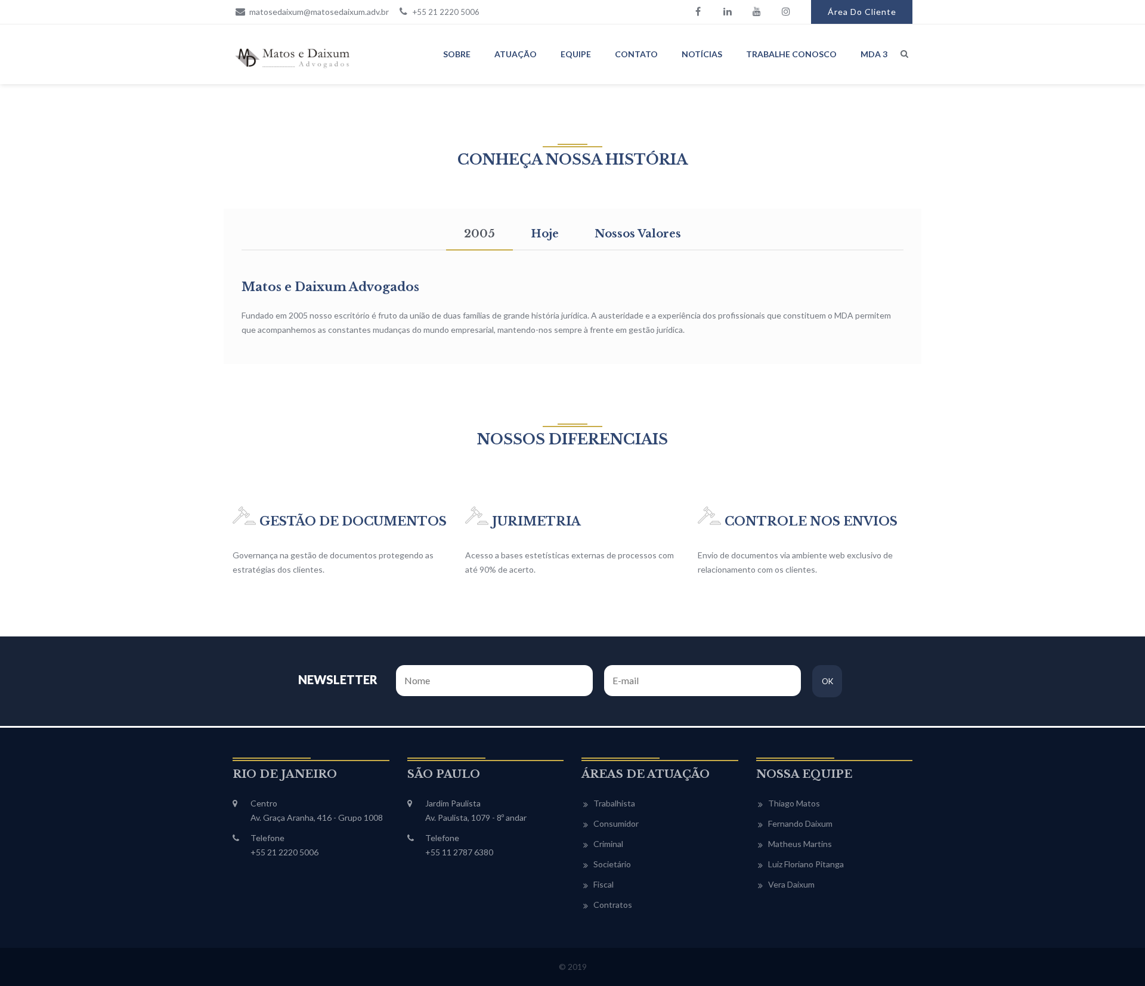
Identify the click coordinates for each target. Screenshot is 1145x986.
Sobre (457, 54)
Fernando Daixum (800, 823)
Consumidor (616, 823)
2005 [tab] (479, 233)
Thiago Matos (794, 803)
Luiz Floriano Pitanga (806, 864)
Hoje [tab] (545, 233)
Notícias (702, 54)
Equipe (576, 54)
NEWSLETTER (337, 679)
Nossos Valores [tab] (638, 233)
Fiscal (603, 884)
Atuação (515, 54)
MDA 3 (874, 54)
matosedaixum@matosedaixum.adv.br (318, 12)
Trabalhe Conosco (791, 54)
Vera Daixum (791, 884)
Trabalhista (614, 803)
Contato (636, 54)
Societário (612, 864)
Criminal (608, 844)
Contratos (612, 905)
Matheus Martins (800, 844)
